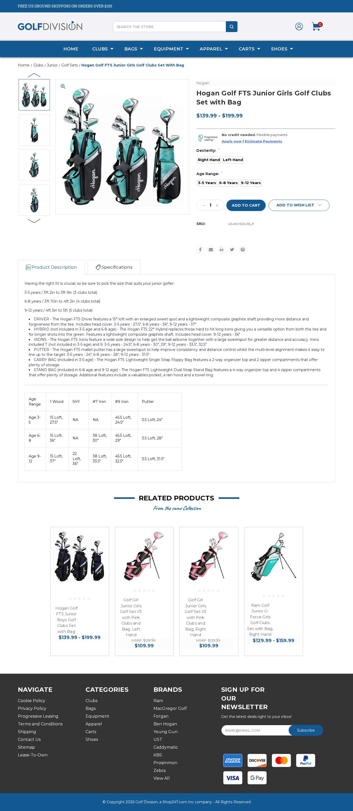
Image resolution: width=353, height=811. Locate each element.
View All (162, 778)
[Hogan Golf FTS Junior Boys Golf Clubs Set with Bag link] (79, 556)
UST (158, 739)
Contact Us (29, 739)
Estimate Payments (263, 141)
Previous (34, 75)
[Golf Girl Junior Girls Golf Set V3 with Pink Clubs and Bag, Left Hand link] (144, 556)
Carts (247, 48)
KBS (158, 755)
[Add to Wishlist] (98, 551)
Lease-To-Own (33, 755)
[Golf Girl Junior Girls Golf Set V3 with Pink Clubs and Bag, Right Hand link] (208, 556)
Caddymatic (166, 747)
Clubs (100, 48)
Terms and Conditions (40, 724)
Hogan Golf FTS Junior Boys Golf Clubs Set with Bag (66, 620)
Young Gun (166, 731)
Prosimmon (165, 762)
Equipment (168, 48)
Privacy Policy (32, 708)
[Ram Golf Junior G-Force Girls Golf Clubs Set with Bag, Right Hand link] (273, 556)
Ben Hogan (165, 724)
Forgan (161, 716)
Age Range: (209, 173)
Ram (158, 700)
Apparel (211, 48)
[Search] (231, 26)
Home (70, 48)
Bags (130, 48)
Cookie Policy (31, 700)
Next (34, 220)
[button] (298, 205)
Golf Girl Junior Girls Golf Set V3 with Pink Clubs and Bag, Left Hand (131, 617)
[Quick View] (98, 537)
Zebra (160, 770)
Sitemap (26, 747)
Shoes (279, 48)
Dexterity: (208, 150)
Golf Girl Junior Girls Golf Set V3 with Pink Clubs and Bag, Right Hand (195, 617)
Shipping (27, 731)
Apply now (232, 141)
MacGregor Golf (170, 708)
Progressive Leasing (38, 716)
